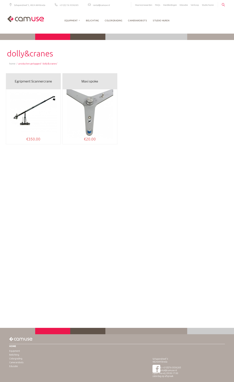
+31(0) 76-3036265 (69, 5)
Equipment (71, 20)
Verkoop (195, 5)
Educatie (184, 5)
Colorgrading (113, 20)
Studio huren (208, 5)
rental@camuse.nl (101, 5)
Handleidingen (170, 5)
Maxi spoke (90, 81)
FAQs (157, 5)
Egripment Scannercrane (33, 81)
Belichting (92, 20)
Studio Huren (161, 20)
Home (12, 63)
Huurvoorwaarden (143, 5)
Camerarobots (137, 20)
